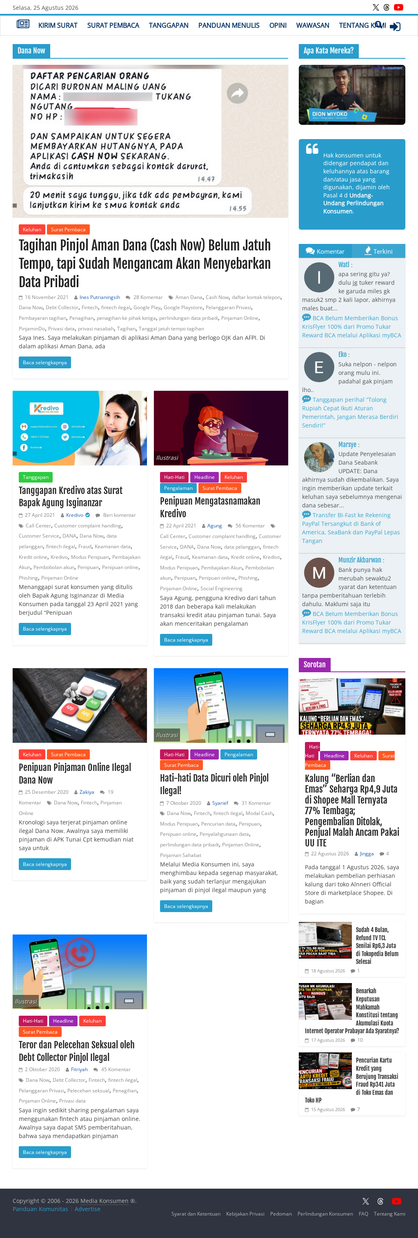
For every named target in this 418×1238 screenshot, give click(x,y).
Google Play (146, 307)
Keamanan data (113, 546)
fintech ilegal (115, 307)
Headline (204, 477)
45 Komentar (115, 1069)
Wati (343, 265)
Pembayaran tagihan (42, 317)
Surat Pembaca (113, 25)
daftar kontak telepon (256, 297)
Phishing (28, 577)
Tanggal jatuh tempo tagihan (171, 328)
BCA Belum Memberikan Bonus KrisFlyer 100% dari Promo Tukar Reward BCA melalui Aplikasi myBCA (351, 326)
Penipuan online (120, 567)
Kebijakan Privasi (245, 1213)
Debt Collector (62, 307)
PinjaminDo (32, 328)
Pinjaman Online (239, 317)
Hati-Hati (174, 477)
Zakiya (87, 791)
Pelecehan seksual (88, 1090)
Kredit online (33, 557)
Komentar (331, 251)
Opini (278, 25)
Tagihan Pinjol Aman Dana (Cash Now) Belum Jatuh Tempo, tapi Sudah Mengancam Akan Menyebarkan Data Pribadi (145, 263)
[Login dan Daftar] (395, 27)
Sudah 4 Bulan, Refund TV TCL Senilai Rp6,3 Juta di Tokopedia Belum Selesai (377, 945)
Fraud (84, 546)
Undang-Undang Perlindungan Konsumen (353, 203)
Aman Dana (189, 297)
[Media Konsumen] (23, 25)
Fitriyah (79, 1069)
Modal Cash (259, 813)
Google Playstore (183, 307)
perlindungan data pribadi (188, 317)
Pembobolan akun (53, 567)
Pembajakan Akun (221, 567)
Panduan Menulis (229, 25)
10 (360, 1039)
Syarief (220, 802)
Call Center (38, 525)
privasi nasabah (96, 328)
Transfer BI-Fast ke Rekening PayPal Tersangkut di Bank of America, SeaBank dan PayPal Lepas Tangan (351, 528)
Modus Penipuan (90, 557)
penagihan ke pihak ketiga (126, 317)
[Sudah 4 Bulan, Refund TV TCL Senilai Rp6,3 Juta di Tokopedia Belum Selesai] (325, 926)
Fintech (90, 307)
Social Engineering (221, 588)
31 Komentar (255, 802)
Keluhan (32, 229)
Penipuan (88, 567)
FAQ (363, 1213)
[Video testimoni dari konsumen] (352, 95)
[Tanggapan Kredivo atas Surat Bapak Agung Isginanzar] (80, 428)
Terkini (383, 251)
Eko (342, 354)
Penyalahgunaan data (224, 834)
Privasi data (61, 328)
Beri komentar (119, 515)
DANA (69, 535)
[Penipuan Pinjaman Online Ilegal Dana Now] (80, 705)
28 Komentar (147, 297)
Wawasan (312, 25)
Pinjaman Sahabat (180, 855)
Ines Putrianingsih (100, 297)
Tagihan (126, 328)
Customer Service (39, 535)
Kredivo (74, 515)
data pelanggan (242, 546)
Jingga (367, 853)
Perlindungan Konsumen (325, 1213)
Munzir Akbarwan (359, 560)
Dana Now (30, 307)
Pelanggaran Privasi (228, 307)
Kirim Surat (58, 25)
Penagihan (81, 317)
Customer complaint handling (87, 525)
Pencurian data (218, 823)
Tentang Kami (362, 25)
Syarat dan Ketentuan (195, 1213)
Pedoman (281, 1213)
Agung (214, 525)
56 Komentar (249, 525)
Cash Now (217, 297)
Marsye (347, 445)
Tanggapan (169, 25)
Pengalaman (178, 488)
